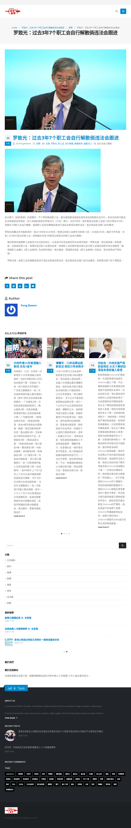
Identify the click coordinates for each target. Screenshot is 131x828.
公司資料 (11, 621)
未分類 (10, 658)
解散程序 (78, 143)
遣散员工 (88, 143)
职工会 (61, 143)
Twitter (13, 286)
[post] (9, 682)
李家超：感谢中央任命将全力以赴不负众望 (111, 364)
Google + (26, 286)
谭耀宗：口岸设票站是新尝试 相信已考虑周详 (27, 364)
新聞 (38, 143)
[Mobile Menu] (123, 11)
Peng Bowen (25, 143)
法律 (48, 143)
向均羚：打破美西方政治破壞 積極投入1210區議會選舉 (32, 691)
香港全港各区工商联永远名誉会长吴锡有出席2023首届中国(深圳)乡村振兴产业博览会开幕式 (60, 679)
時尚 (9, 652)
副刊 (9, 627)
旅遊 (9, 645)
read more (19, 478)
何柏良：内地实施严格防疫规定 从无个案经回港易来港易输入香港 (70, 366)
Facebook (7, 286)
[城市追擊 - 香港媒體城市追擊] (13, 11)
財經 (9, 664)
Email (33, 286)
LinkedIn (20, 286)
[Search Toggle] (116, 11)
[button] (61, 595)
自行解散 (69, 143)
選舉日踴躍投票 (12, 702)
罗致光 (54, 143)
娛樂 (9, 633)
